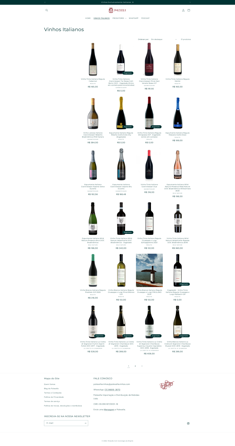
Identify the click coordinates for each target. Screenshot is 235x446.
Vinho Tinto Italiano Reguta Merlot (177, 80)
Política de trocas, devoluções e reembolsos (63, 405)
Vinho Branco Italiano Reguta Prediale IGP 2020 (93, 291)
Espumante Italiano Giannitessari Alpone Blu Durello (121, 187)
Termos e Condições (53, 393)
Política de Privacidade (54, 397)
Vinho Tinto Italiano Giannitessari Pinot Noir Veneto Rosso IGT (149, 81)
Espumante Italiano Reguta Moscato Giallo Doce (178, 134)
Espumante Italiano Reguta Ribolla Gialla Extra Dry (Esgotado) (121, 135)
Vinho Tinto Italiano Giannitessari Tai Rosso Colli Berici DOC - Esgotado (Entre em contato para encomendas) (121, 82)
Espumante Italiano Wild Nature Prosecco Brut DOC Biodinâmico (93, 240)
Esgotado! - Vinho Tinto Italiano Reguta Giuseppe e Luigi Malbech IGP (177, 292)
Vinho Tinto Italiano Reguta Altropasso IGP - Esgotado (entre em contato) (149, 135)
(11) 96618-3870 (112, 389)
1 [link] (128, 366)
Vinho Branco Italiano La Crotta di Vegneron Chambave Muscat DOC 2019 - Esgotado (177, 344)
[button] (46, 10)
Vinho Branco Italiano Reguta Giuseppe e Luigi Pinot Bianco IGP (121, 292)
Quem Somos (49, 384)
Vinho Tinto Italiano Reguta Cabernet (93, 80)
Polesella (111, 441)
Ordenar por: (143, 39)
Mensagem (109, 409)
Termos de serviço (52, 401)
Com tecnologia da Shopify (123, 441)
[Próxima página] (142, 366)
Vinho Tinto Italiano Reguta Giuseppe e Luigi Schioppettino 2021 (149, 240)
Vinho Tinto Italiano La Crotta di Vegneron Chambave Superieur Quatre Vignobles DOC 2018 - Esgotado (149, 345)
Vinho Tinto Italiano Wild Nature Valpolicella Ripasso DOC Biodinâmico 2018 (177, 240)
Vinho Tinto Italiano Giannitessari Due (149, 186)
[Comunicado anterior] (45, 2)
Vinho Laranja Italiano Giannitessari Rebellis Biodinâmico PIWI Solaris (93, 135)
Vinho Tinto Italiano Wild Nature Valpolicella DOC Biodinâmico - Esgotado (121, 240)
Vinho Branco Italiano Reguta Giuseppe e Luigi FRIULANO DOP (149, 292)
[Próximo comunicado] (190, 2)
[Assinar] (85, 423)
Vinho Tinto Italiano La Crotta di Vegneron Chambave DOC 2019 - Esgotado (121, 344)
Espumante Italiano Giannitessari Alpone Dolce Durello (93, 187)
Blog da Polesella (51, 388)
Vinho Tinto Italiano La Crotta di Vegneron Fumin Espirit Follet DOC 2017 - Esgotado (93, 344)
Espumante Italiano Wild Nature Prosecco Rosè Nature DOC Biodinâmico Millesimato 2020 (177, 188)
